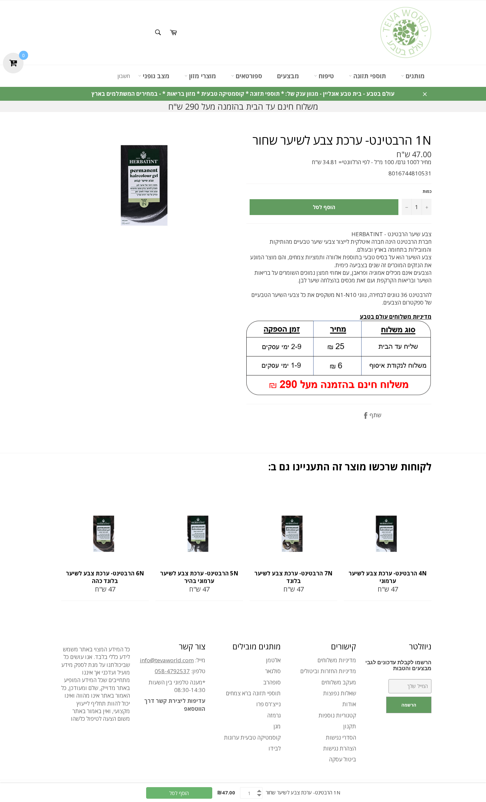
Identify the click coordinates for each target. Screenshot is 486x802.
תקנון (349, 726)
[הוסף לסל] (143, 492)
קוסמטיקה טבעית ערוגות (252, 737)
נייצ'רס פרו (268, 704)
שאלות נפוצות (339, 693)
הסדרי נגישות (341, 737)
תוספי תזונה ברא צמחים (253, 693)
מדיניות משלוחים (336, 660)
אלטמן (273, 660)
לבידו (274, 748)
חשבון (123, 76)
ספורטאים (248, 76)
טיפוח (325, 76)
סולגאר (273, 671)
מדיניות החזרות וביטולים (328, 671)
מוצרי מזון (201, 76)
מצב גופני (155, 76)
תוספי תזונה (369, 76)
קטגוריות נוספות (337, 715)
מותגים (414, 76)
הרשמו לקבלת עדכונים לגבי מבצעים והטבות (398, 665)
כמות (427, 191)
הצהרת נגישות (339, 748)
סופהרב (272, 682)
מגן (277, 726)
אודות (349, 704)
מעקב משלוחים (338, 682)
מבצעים (288, 76)
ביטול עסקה (342, 759)
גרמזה (274, 715)
